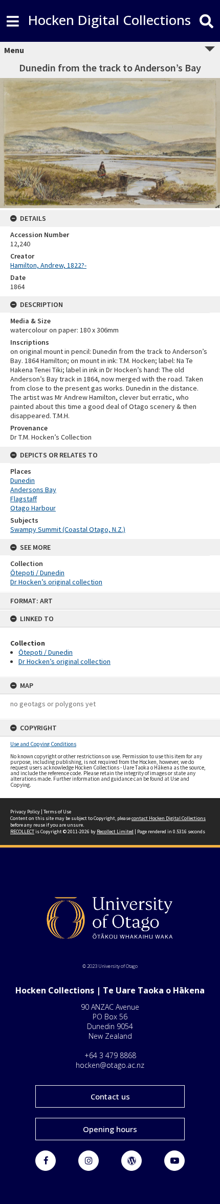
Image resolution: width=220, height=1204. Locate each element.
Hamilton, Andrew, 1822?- (48, 265)
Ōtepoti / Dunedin (45, 652)
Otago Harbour (33, 508)
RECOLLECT (22, 831)
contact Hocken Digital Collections (168, 818)
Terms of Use (57, 811)
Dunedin (22, 480)
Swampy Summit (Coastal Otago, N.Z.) (67, 529)
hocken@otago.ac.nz (110, 1065)
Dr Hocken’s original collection (64, 661)
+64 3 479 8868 (110, 1055)
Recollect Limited (115, 831)
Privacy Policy (25, 811)
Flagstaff (23, 498)
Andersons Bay (33, 489)
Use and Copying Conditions (43, 744)
